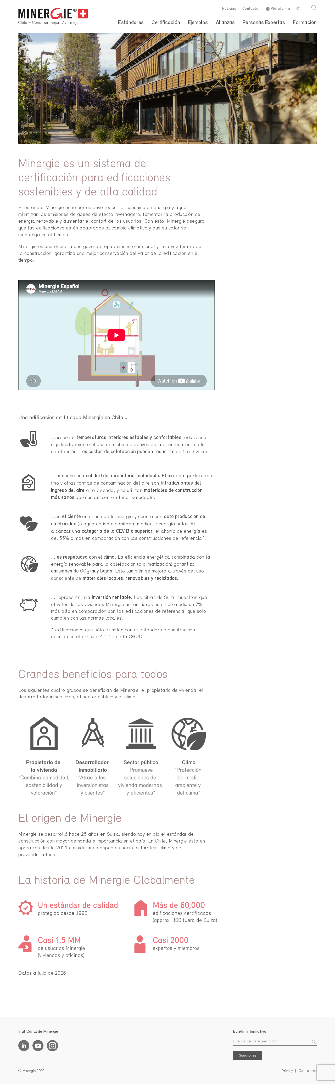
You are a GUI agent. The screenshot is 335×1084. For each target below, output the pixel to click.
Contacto (250, 9)
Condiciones (308, 1071)
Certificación (166, 22)
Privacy (287, 1071)
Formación (305, 22)
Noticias (229, 9)
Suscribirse (247, 1056)
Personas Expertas (264, 22)
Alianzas (225, 22)
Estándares (131, 22)
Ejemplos (198, 22)
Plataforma (280, 9)
